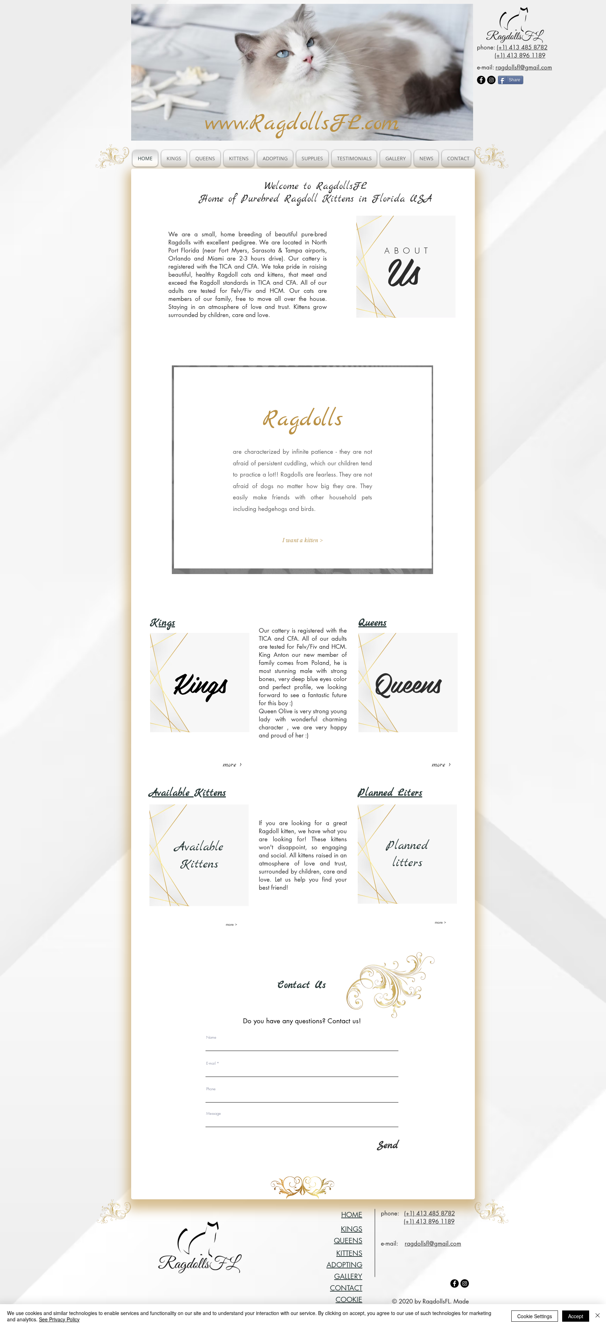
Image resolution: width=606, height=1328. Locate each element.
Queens (372, 623)
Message (213, 1113)
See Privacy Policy (59, 1319)
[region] (406, 267)
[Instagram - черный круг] (491, 80)
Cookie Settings (534, 1316)
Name (211, 1037)
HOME (351, 1214)
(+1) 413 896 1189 (519, 55)
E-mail (211, 1063)
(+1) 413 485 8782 (522, 47)
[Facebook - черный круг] (481, 80)
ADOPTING (344, 1264)
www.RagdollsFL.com (302, 124)
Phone (211, 1089)
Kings (162, 623)
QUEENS (348, 1240)
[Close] (597, 1316)
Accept (575, 1316)
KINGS (351, 1229)
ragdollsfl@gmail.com (524, 67)
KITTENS (349, 1253)
